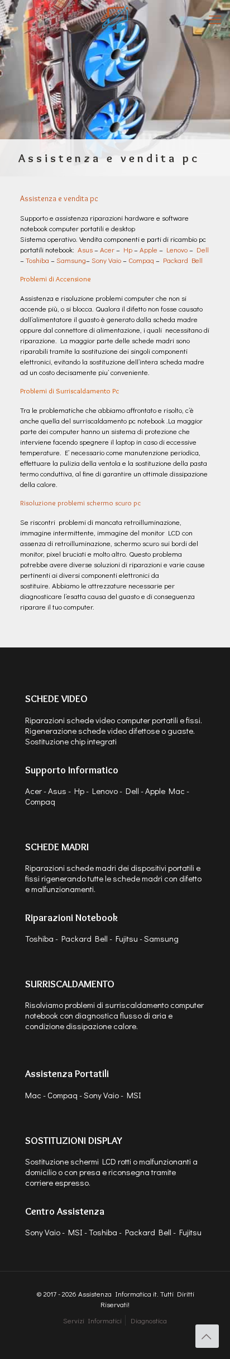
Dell (203, 249)
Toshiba (37, 260)
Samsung (71, 260)
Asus (85, 249)
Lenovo (177, 249)
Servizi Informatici (92, 1320)
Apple (148, 249)
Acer (107, 249)
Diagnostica (149, 1320)
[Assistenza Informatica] (115, 19)
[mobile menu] (214, 19)
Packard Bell (183, 260)
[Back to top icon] (207, 1336)
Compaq (141, 260)
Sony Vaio (106, 260)
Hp (127, 249)
